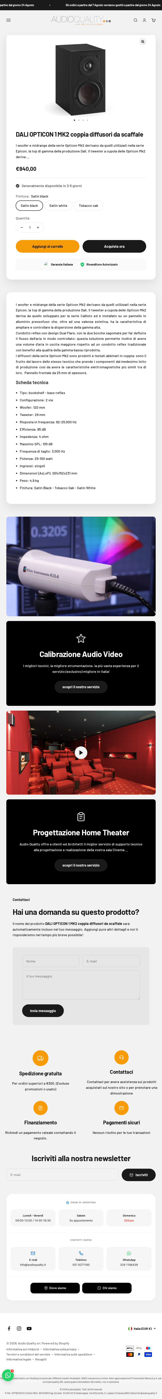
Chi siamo (110, 1288)
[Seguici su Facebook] (9, 1328)
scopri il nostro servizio (81, 687)
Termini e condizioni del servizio (28, 1354)
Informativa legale (18, 1359)
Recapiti (41, 1359)
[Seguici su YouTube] (29, 1328)
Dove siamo (57, 1288)
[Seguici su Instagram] (19, 1328)
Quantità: (23, 218)
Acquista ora (114, 246)
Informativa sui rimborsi (22, 1349)
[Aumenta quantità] (38, 227)
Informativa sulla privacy (60, 1349)
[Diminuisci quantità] (21, 227)
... (27, 157)
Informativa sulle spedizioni (73, 1354)
